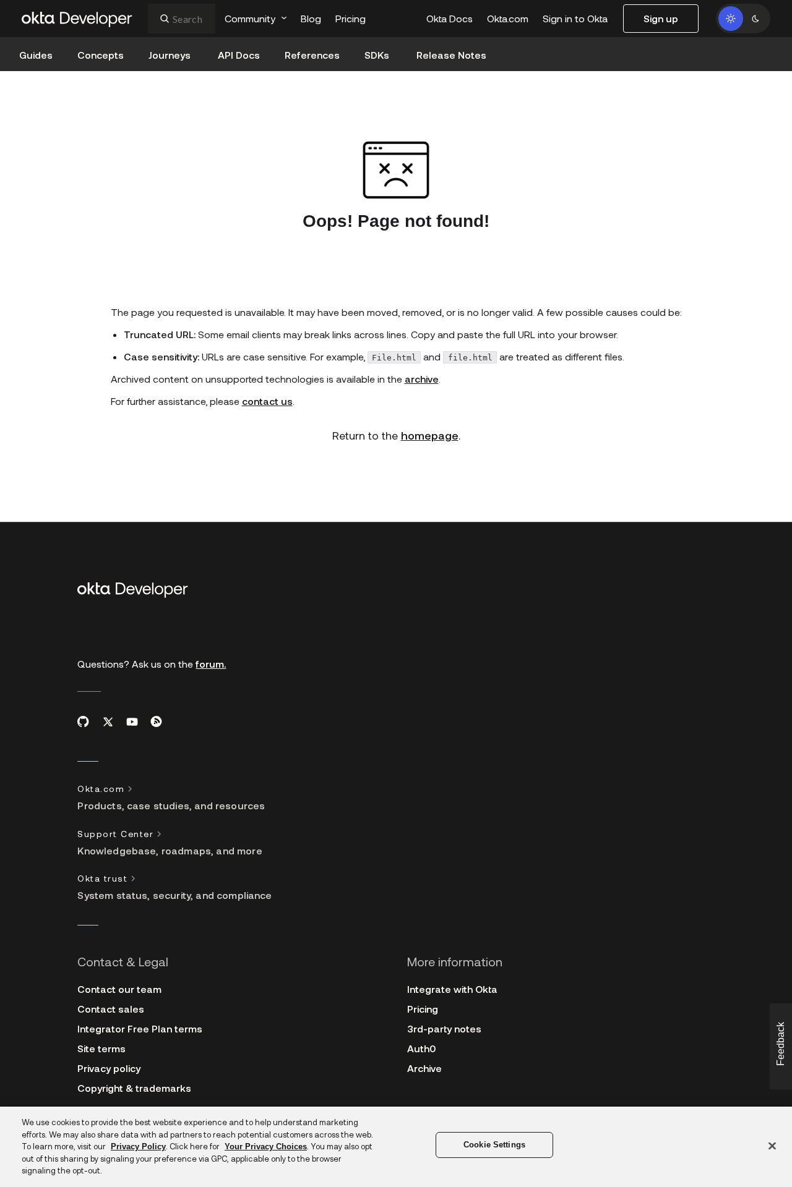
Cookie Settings (494, 1144)
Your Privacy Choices (266, 1146)
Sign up (661, 18)
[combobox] (181, 18)
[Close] (772, 1146)
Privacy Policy (138, 1146)
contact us (267, 401)
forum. (211, 664)
